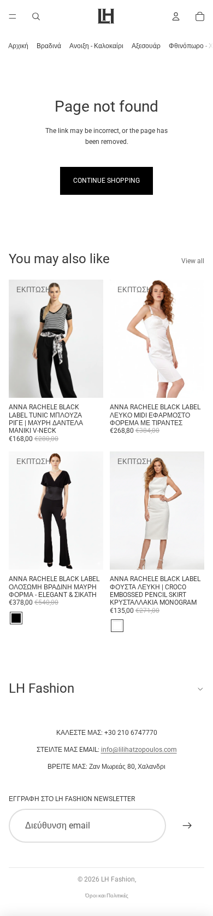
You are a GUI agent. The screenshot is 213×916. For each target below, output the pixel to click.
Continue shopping (106, 180)
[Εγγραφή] (187, 826)
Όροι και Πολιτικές (106, 895)
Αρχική (18, 46)
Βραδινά (49, 46)
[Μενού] (12, 16)
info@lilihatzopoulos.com (139, 749)
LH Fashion (118, 879)
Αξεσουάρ (146, 46)
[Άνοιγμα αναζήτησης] (36, 16)
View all (192, 261)
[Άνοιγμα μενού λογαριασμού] (176, 16)
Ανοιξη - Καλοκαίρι (96, 46)
